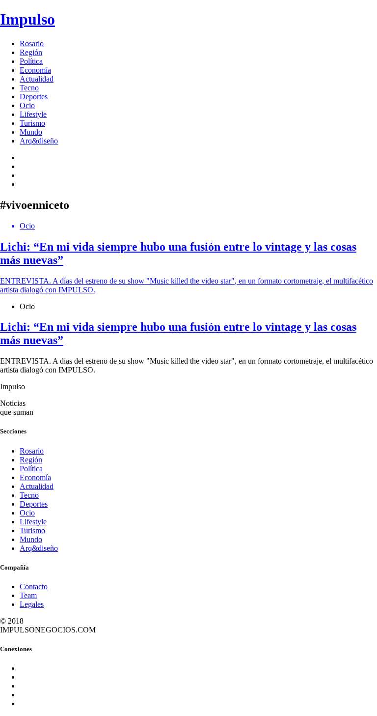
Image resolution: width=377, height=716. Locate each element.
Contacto (34, 586)
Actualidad (37, 79)
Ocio (27, 105)
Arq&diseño (39, 141)
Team (28, 595)
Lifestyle (33, 114)
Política (31, 61)
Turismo (32, 123)
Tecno (29, 88)
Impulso (27, 19)
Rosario (32, 43)
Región (31, 52)
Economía (35, 70)
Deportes (34, 96)
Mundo (31, 132)
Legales (32, 604)
